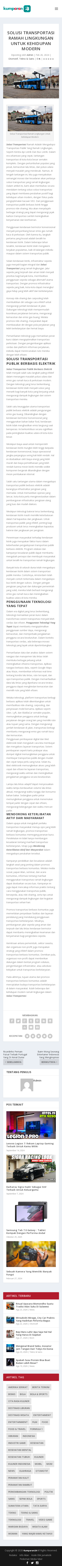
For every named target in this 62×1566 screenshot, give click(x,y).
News (32, 1309)
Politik (49, 1491)
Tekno (12, 1512)
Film (34, 1422)
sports (41, 1498)
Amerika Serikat (18, 1387)
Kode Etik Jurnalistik (41, 1555)
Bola (23, 1394)
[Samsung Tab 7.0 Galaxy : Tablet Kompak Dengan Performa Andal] (31, 1212)
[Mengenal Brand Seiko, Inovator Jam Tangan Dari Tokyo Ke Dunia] (10, 1348)
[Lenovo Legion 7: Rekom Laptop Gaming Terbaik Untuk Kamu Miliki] (31, 1125)
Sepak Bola (25, 1498)
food (45, 1422)
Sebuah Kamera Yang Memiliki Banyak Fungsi (29, 1273)
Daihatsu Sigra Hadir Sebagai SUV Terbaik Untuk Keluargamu (26, 1188)
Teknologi (14, 1519)
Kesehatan (36, 1442)
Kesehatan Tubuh (19, 1456)
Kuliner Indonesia (19, 1463)
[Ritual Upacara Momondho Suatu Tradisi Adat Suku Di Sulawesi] (10, 1306)
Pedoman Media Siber (31, 1558)
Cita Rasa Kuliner (18, 1401)
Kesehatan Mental (19, 1449)
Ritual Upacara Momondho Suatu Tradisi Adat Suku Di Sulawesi (34, 1305)
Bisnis (11, 1394)
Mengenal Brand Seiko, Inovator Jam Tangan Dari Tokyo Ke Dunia (34, 1347)
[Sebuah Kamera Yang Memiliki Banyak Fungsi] (31, 1254)
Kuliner (39, 1456)
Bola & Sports (38, 1394)
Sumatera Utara (18, 1505)
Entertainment (18, 1422)
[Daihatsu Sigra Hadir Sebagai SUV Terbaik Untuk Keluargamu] (31, 1168)
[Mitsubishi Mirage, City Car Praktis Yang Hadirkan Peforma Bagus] (10, 1320)
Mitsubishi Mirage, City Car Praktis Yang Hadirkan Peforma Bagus (35, 1319)
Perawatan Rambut (20, 1484)
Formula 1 (36, 1429)
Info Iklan (24, 1555)
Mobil (38, 1463)
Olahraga (25, 1470)
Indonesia (29, 1435)
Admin (30, 54)
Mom (32, 1338)
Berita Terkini (40, 1387)
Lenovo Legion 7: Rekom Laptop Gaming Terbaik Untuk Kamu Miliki (30, 1145)
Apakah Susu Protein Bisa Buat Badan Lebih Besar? (33, 1361)
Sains (11, 1498)
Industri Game (17, 1442)
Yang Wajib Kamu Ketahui (37, 1533)
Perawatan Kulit (18, 1477)
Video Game (45, 1519)
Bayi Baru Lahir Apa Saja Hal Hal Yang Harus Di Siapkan (34, 1333)
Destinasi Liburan (19, 1408)
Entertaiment (42, 1415)
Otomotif (13, 58)
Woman (12, 1533)
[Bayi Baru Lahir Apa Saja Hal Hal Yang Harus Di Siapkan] (10, 1334)
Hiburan (13, 1435)
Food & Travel (17, 1429)
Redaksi (13, 1555)
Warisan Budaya (18, 1526)
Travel (30, 1519)
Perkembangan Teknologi (24, 1491)
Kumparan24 (30, 1550)
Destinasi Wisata (18, 1415)
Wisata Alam (39, 1526)
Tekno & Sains (26, 58)
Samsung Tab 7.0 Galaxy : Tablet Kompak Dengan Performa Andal (26, 1232)
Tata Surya (40, 1505)
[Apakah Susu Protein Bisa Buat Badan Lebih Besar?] (10, 1362)
